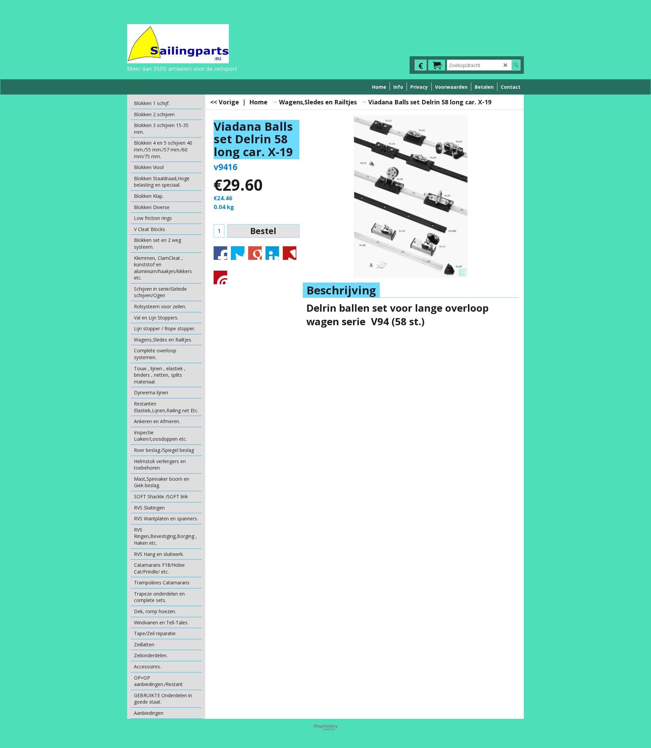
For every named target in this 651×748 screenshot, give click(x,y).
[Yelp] (289, 253)
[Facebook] (220, 253)
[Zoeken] (516, 65)
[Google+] (255, 253)
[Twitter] (237, 253)
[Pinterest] (220, 277)
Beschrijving (341, 290)
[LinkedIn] (272, 253)
